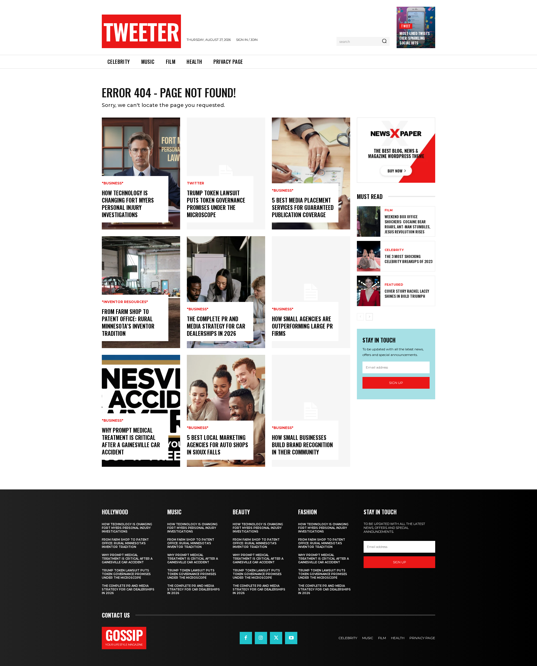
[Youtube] (291, 638)
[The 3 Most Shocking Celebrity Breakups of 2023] (368, 256)
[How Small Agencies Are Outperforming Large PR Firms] (311, 292)
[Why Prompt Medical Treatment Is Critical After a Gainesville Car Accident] (141, 411)
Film (389, 210)
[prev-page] (360, 316)
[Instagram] (261, 638)
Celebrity (394, 250)
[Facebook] (246, 638)
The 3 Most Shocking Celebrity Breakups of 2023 (408, 258)
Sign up (396, 383)
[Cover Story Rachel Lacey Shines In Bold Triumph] (368, 291)
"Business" (112, 183)
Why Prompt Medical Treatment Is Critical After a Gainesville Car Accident (131, 441)
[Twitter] (276, 638)
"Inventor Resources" (125, 302)
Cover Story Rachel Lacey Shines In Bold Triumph (407, 293)
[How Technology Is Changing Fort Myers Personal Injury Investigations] (141, 173)
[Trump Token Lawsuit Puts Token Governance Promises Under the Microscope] (226, 173)
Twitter (195, 183)
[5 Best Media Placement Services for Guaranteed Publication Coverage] (311, 173)
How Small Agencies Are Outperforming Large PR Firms (302, 326)
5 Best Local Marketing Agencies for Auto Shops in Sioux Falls (217, 444)
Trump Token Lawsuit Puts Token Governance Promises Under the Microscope (216, 204)
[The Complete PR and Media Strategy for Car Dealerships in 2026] (226, 292)
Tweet (406, 26)
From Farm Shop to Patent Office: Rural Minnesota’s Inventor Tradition (128, 322)
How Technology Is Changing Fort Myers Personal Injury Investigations (128, 204)
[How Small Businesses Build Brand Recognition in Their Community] (311, 411)
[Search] (384, 41)
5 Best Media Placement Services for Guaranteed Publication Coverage (303, 207)
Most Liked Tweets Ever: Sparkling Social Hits (414, 38)
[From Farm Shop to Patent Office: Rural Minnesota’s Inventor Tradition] (141, 292)
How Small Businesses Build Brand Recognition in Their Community (302, 444)
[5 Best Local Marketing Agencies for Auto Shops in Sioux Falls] (226, 411)
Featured (394, 284)
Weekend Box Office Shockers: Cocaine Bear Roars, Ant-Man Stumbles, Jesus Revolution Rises (407, 224)
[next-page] (369, 316)
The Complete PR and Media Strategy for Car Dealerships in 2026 (216, 326)
